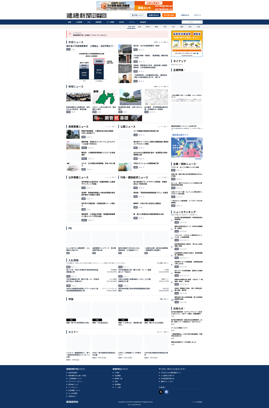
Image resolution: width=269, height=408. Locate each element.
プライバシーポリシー (74, 381)
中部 (164, 27)
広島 (198, 27)
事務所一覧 (117, 378)
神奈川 (148, 27)
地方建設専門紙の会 (166, 378)
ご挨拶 (116, 373)
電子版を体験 (169, 15)
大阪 (173, 27)
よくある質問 (71, 393)
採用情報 (117, 384)
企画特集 (178, 70)
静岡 (156, 27)
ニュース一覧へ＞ (111, 126)
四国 (181, 27)
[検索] (201, 22)
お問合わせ (185, 15)
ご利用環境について (74, 378)
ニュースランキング (184, 212)
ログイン (197, 15)
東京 (139, 27)
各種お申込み (154, 15)
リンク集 (117, 387)
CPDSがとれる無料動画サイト (170, 373)
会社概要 (117, 375)
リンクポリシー (72, 387)
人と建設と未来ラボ (166, 375)
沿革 (115, 381)
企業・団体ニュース (184, 163)
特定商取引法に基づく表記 (76, 375)
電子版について (138, 15)
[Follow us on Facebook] (166, 392)
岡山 (190, 27)
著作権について (72, 384)
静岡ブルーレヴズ (166, 381)
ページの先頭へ (197, 402)
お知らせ (178, 308)
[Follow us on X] (161, 392)
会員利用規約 (71, 373)
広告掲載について (73, 390)
